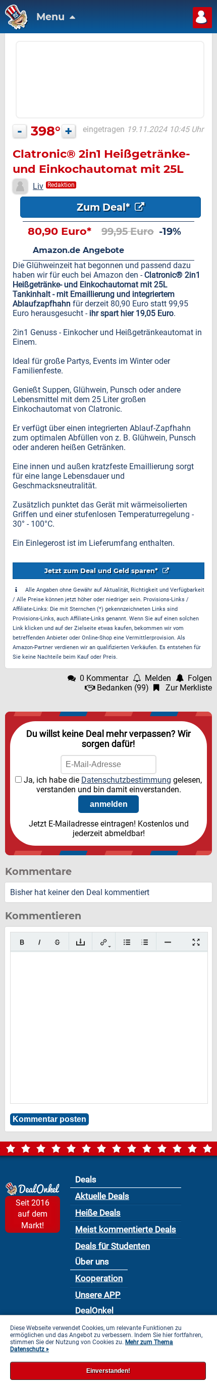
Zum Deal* (104, 207)
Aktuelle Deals (102, 1196)
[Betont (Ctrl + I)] (39, 942)
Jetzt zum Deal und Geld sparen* (102, 571)
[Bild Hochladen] (80, 942)
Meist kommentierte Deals (125, 1229)
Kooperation (99, 1278)
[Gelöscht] (57, 942)
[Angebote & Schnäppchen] (14, 27)
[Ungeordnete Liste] (127, 942)
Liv (38, 186)
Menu (51, 17)
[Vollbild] (196, 942)
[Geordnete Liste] (144, 942)
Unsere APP (98, 1295)
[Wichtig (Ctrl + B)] (22, 942)
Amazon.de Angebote (78, 250)
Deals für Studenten (112, 1246)
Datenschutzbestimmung (126, 780)
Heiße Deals (98, 1213)
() (123, 687)
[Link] (104, 942)
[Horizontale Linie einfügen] (168, 942)
